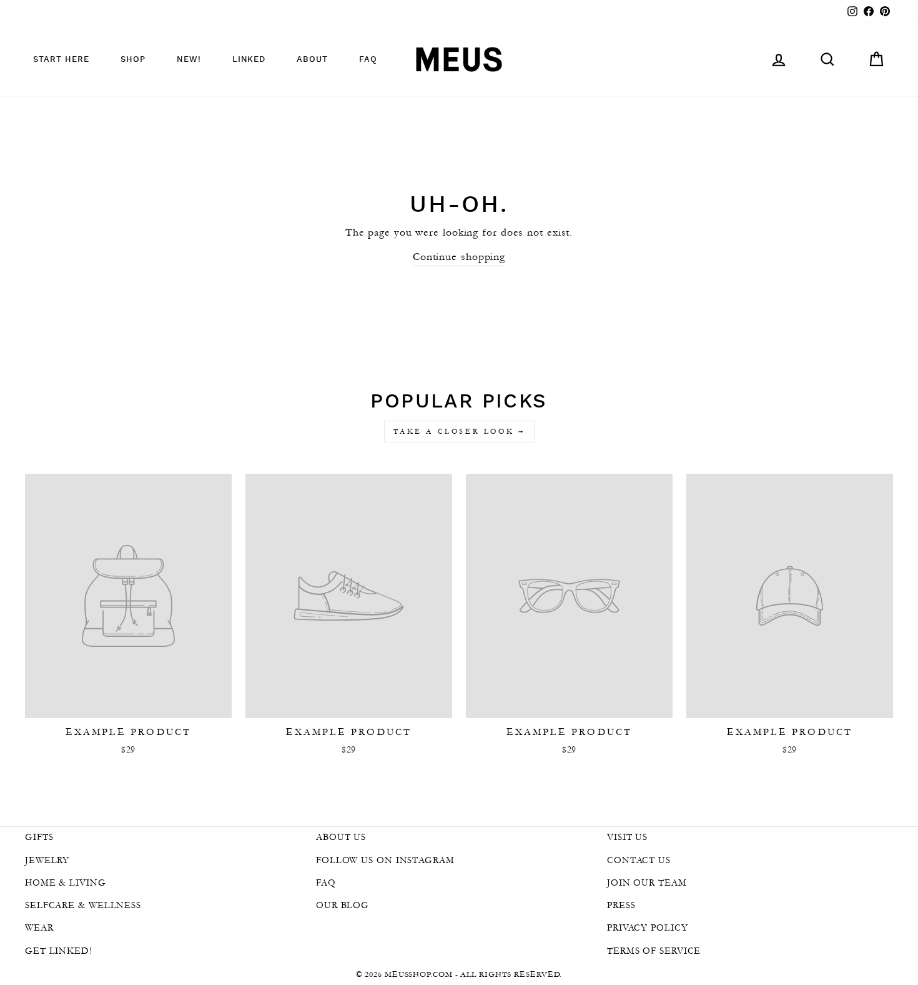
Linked (249, 60)
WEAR (39, 927)
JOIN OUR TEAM (647, 882)
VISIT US (627, 837)
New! (189, 60)
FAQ (368, 60)
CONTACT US (639, 860)
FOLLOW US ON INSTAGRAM (385, 860)
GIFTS (39, 837)
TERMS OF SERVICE (654, 950)
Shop (133, 60)
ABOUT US (341, 837)
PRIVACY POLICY (647, 927)
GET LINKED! (58, 950)
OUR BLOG (342, 905)
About (312, 60)
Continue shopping (459, 256)
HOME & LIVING (65, 882)
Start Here (61, 60)
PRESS (621, 905)
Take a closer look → (459, 431)
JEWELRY (47, 860)
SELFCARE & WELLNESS (83, 905)
